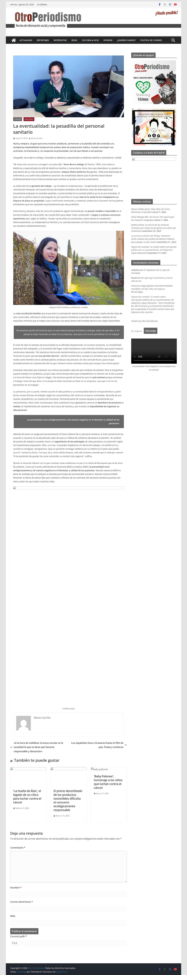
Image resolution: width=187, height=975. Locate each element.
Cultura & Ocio (90, 40)
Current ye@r (18, 936)
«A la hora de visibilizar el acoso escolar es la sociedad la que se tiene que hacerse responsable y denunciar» (38, 747)
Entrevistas (60, 40)
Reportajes (43, 40)
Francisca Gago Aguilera (143, 285)
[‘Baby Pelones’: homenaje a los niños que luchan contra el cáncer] (99, 769)
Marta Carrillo (36, 138)
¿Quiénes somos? (126, 40)
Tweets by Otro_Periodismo (144, 321)
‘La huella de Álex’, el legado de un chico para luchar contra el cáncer (27, 796)
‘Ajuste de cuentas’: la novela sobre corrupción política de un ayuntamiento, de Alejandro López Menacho (154, 249)
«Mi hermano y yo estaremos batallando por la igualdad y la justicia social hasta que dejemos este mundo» (152, 309)
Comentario (17, 847)
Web (12, 916)
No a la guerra (136, 331)
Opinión (107, 40)
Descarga (150, 330)
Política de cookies (151, 40)
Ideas (74, 40)
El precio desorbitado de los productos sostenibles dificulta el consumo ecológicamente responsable (67, 800)
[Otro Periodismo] (93, 9)
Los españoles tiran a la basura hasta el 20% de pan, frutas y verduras (97, 745)
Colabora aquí (69, 708)
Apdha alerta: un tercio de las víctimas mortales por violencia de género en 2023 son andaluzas (153, 227)
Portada (17, 119)
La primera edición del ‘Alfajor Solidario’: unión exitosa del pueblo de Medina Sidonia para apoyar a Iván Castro (152, 238)
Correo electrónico (21, 901)
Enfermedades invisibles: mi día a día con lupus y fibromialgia (152, 288)
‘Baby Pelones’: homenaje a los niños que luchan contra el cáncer (108, 782)
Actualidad (26, 40)
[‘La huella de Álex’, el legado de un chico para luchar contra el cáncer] (28, 769)
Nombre (15, 887)
